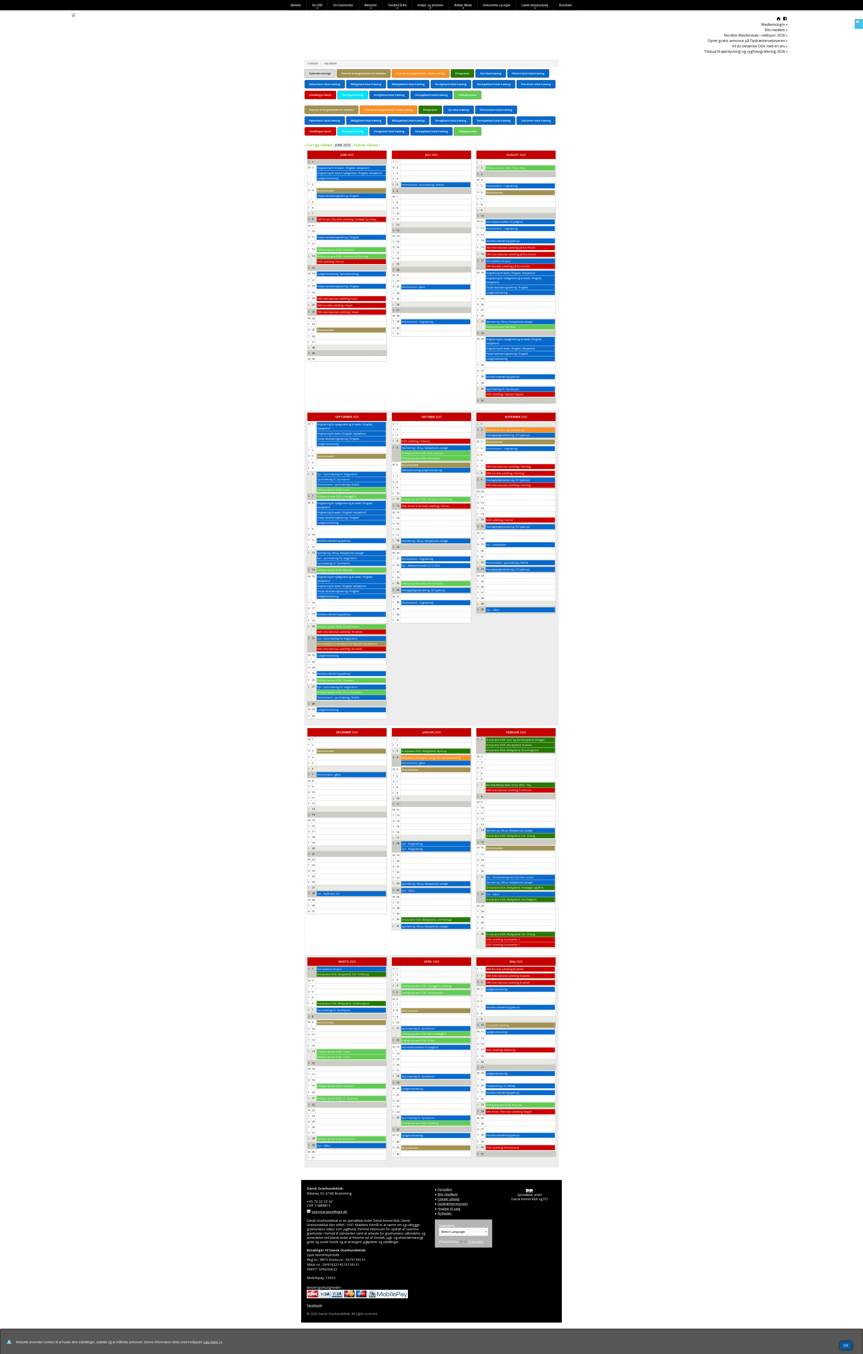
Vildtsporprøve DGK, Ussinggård (336, 496)
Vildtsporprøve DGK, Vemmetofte (422, 992)
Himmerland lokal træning (528, 73)
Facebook (314, 1305)
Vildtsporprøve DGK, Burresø (504, 1105)
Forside (313, 63)
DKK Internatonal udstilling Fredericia (508, 790)
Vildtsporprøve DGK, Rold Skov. (421, 458)
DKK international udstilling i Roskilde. (340, 631)
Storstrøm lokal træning (536, 84)
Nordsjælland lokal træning (494, 84)
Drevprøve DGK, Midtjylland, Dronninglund (512, 750)
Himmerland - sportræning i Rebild (423, 184)
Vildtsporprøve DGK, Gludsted (335, 249)
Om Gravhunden (343, 5)
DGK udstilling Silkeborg (500, 1050)
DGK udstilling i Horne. (331, 261)
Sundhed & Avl (397, 6)
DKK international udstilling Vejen (337, 298)
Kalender (330, 63)
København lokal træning (324, 84)
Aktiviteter (370, 6)
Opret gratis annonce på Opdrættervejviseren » (748, 40)
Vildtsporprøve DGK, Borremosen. (423, 583)
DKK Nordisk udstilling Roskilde (505, 969)
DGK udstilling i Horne (499, 520)
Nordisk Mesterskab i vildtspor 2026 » (756, 35)
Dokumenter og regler (496, 5)
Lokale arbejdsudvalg (534, 6)
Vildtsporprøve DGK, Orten (418, 1040)
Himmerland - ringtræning (417, 321)
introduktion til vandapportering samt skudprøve (347, 643)
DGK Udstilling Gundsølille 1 (503, 944)
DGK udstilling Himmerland (502, 1147)
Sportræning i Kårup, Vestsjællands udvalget (509, 321)
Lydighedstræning (327, 178)
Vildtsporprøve (467, 95)
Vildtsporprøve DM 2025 (500, 327)
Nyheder (296, 5)
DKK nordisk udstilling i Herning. (505, 473)
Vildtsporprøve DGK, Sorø (333, 1057)
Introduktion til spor (498, 261)
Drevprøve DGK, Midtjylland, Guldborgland (343, 1003)
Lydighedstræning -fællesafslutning (338, 274)
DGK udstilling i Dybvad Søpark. (505, 394)
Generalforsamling (497, 1025)
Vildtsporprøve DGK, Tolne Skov (506, 168)
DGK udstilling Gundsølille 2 (503, 939)
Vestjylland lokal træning (389, 95)
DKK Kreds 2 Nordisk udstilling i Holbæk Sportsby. (347, 219)
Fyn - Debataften (496, 544)
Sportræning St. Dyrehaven (502, 389)
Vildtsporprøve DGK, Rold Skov (336, 1138)
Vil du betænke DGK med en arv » (760, 46)
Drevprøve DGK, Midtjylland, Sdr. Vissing (510, 835)
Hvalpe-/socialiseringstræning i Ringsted (338, 195)
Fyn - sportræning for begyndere (337, 558)
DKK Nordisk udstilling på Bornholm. (508, 266)
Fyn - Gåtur (493, 609)
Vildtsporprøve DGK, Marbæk (335, 570)
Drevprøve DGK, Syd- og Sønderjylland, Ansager (515, 739)
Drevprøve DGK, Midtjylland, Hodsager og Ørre (514, 887)
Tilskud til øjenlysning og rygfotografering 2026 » (746, 51)
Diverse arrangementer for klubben (363, 73)
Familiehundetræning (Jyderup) (502, 241)
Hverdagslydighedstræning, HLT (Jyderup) (423, 590)
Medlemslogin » (774, 24)
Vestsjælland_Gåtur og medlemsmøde (505, 430)
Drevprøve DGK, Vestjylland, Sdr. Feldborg (343, 974)
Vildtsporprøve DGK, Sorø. (333, 489)
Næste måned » (367, 145)
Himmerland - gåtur (413, 287)
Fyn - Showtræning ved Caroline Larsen (510, 877)
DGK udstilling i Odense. (416, 441)
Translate (475, 1241)
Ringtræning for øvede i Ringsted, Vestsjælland (510, 273)
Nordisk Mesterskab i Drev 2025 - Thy (508, 785)
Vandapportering (352, 95)
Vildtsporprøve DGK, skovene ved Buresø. (343, 256)
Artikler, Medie (463, 6)
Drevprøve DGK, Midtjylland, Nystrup (424, 751)
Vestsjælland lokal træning (431, 95)
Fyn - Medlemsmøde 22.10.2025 (421, 565)
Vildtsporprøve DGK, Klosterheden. (338, 626)
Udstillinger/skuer (320, 95)
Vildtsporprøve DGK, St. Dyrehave (337, 1098)
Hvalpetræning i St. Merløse (500, 1085)
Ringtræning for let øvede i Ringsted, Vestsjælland (343, 168)
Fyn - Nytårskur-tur (328, 893)
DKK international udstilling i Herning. (508, 466)
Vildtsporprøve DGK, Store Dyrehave (339, 692)
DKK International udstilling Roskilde (508, 975)
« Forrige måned (318, 145)
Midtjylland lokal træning (366, 84)
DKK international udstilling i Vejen (338, 312)
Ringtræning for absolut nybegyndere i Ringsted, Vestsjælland (349, 173)
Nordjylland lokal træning (451, 84)
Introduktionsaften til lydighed (504, 221)
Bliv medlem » (776, 29)
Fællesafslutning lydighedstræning (422, 470)
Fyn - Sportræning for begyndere (337, 474)
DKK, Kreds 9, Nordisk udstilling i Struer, (426, 506)
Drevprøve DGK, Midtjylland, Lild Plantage (427, 919)
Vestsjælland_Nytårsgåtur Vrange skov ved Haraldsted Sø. (431, 757)
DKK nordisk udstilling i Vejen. (335, 305)
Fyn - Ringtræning (412, 843)
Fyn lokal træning (490, 73)
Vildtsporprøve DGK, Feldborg (420, 1123)
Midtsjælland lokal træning (408, 84)
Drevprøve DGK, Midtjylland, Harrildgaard (511, 899)
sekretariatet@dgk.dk (329, 1211)
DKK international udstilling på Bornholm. (511, 254)
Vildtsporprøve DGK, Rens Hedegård (424, 1033)
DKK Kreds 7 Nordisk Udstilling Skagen (509, 1111)
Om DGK (317, 6)
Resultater (565, 5)
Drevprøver (462, 73)
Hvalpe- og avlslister (430, 6)
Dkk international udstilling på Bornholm (511, 247)
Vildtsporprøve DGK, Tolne (333, 1051)
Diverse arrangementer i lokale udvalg (420, 73)
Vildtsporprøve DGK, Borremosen (422, 453)
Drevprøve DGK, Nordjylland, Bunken (509, 745)
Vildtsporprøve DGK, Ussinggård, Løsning (426, 986)
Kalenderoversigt (320, 73)
